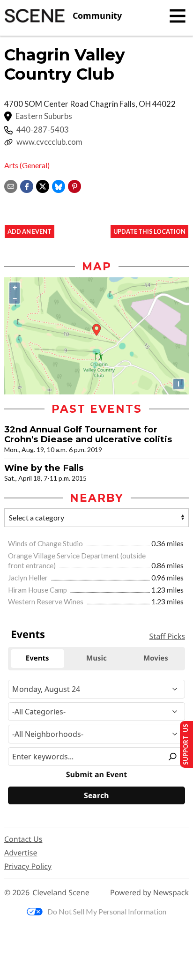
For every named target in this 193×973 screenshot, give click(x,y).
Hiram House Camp (38, 590)
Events (28, 634)
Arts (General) (27, 165)
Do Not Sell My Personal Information (106, 911)
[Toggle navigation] (177, 16)
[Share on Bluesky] (58, 185)
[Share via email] (10, 185)
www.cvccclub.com (49, 142)
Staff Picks (167, 636)
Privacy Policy (28, 866)
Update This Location (149, 231)
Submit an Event (96, 775)
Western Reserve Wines (46, 601)
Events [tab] (37, 658)
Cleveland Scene (60, 893)
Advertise (20, 852)
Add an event (29, 231)
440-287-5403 (42, 129)
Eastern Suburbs (43, 116)
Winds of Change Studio (46, 543)
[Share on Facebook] (26, 185)
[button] (74, 185)
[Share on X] (42, 185)
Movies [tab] (155, 658)
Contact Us (23, 839)
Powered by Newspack (149, 893)
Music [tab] (96, 658)
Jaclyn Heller (28, 577)
